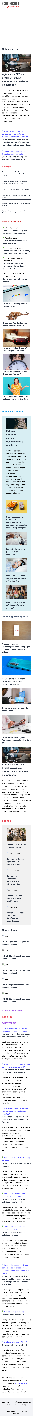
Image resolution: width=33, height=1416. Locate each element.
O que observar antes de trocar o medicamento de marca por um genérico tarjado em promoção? (16, 522)
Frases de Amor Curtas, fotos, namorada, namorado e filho (16, 252)
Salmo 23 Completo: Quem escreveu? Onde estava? (15, 232)
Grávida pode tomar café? (13, 1315)
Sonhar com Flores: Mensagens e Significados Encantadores (15, 917)
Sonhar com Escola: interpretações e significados (15, 898)
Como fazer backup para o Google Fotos (15, 305)
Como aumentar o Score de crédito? (15, 280)
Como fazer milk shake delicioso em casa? (16, 1164)
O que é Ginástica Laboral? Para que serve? (15, 242)
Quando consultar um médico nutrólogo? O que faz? (15, 605)
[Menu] (30, 4)
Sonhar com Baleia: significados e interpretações (15, 862)
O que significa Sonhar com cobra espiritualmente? (15, 324)
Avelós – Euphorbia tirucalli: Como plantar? (15, 189)
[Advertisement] (16, 26)
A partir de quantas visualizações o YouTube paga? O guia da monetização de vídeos (16, 648)
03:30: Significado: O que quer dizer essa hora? (16, 971)
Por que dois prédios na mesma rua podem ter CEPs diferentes (16, 1035)
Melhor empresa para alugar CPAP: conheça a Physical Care (16, 578)
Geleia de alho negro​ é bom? (14, 1345)
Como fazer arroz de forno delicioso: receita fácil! (13, 1200)
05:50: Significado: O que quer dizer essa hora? (16, 1000)
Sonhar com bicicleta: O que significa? (16, 846)
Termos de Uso (12, 1405)
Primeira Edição (21, 1383)
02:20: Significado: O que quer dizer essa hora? (16, 957)
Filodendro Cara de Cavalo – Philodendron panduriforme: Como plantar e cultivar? (15, 182)
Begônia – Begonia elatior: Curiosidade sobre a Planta (16, 204)
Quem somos (6, 1402)
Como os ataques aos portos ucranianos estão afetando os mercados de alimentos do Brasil (16, 142)
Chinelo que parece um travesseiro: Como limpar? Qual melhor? (14, 266)
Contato (23, 1405)
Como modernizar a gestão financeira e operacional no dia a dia (16, 740)
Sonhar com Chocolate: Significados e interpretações (13, 880)
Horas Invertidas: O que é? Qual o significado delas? (15, 349)
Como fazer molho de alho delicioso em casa (13, 1233)
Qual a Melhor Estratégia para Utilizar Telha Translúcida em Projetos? (15, 1119)
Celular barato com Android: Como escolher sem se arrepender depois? (14, 681)
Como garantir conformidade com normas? (15, 709)
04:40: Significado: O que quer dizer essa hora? (16, 986)
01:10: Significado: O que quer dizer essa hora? (15, 943)
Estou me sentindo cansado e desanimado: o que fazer (14, 438)
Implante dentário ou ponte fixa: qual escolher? (15, 552)
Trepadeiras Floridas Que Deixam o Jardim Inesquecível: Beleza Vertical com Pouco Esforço (15, 173)
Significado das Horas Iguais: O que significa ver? (16, 372)
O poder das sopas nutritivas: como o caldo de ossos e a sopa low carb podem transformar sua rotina (16, 1280)
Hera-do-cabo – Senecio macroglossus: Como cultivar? (16, 196)
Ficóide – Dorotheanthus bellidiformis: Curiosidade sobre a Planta (14, 212)
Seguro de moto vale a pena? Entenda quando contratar (15, 158)
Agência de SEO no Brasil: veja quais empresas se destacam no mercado (15, 79)
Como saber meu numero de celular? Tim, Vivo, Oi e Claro (15, 397)
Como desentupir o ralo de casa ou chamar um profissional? (16, 1071)
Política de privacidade (22, 1402)
